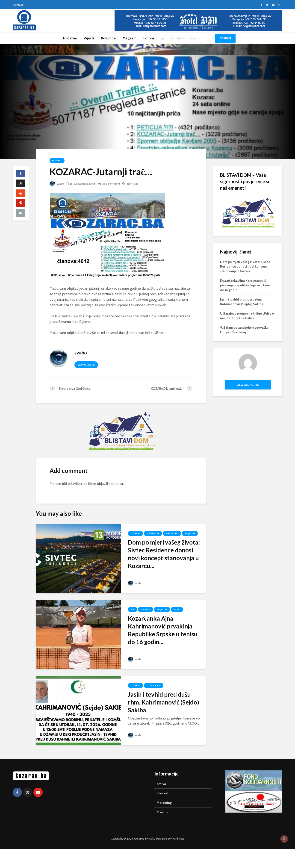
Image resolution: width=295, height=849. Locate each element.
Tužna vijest (154, 685)
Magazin (129, 38)
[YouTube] (38, 792)
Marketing (172, 533)
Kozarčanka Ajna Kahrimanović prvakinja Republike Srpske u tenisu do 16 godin (246, 285)
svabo (60, 183)
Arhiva (161, 784)
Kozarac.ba (153, 533)
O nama (162, 812)
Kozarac (57, 160)
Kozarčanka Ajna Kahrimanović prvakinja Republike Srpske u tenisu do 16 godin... (163, 630)
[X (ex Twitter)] (27, 792)
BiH (132, 609)
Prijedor (190, 533)
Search (225, 38)
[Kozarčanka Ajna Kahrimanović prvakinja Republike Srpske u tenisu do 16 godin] (78, 634)
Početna (70, 38)
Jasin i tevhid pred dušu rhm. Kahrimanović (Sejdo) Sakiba (163, 702)
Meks (151, 838)
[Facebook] (17, 792)
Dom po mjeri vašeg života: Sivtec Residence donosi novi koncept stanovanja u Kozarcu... (164, 554)
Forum (148, 38)
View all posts (86, 364)
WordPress (177, 838)
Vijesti (89, 38)
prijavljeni (75, 483)
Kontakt (18, 4)
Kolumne (108, 38)
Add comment (111, 183)
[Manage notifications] (284, 839)
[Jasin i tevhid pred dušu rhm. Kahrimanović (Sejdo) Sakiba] (78, 710)
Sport (177, 609)
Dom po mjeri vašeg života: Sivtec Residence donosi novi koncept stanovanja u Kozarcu (245, 266)
